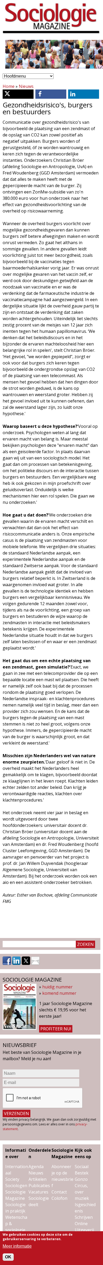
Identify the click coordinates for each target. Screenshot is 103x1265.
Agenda (36, 1166)
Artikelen (37, 1179)
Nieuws (26, 86)
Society (12, 1179)
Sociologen (16, 1185)
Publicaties (39, 1185)
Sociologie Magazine (62, 1153)
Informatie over (15, 1153)
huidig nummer (57, 987)
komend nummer (59, 993)
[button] (18, 94)
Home (9, 86)
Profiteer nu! (55, 1029)
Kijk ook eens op (83, 1153)
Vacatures (38, 1192)
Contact (59, 1192)
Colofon (59, 1198)
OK (8, 1257)
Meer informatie (17, 1246)
